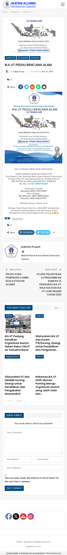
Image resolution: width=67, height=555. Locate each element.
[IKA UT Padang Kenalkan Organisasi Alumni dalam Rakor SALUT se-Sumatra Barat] (18, 323)
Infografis (23, 58)
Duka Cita (10, 58)
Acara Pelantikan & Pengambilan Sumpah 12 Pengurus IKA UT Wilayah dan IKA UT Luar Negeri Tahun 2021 (49, 284)
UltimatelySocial (53, 553)
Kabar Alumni (12, 356)
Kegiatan (35, 58)
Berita (9, 316)
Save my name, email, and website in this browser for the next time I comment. (32, 480)
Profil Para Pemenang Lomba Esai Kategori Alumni (17, 279)
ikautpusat (17, 219)
